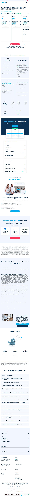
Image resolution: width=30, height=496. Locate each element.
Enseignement (3, 436)
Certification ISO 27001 (10, 484)
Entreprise (16, 460)
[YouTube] (17, 487)
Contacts (16, 473)
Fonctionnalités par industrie (22, 325)
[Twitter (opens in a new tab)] (13, 487)
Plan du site (2, 474)
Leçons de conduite (4, 451)
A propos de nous (17, 470)
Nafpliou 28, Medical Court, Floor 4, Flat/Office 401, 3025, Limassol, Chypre (15, 488)
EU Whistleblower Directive (20, 491)
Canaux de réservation (4, 461)
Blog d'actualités (17, 475)
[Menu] (28, 3)
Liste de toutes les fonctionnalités (5, 459)
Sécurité (27, 483)
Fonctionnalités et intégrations (5, 460)
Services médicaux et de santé (5, 441)
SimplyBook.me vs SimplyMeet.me (5, 464)
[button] (5, 354)
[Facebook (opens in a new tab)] (11, 487)
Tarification (16, 459)
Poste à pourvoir (17, 474)
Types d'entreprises (17, 461)
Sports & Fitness (3, 446)
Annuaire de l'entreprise (18, 464)
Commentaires (17, 469)
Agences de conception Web (18, 479)
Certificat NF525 (21, 484)
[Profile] (26, 2)
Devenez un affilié (17, 478)
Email (16, 111)
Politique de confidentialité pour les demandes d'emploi (17, 483)
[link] (15, 354)
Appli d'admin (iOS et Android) (6, 83)
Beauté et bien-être (4, 433)
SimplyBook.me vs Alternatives (5, 465)
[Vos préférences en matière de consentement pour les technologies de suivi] (28, 494)
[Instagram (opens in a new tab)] (19, 487)
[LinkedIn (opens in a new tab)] (15, 487)
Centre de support (18, 110)
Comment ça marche (3, 470)
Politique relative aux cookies (5, 483)
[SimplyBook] (4, 3)
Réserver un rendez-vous (15, 211)
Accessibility (16, 484)
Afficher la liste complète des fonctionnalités (22, 323)
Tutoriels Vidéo (18, 114)
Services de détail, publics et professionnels (5, 439)
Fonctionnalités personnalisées (4, 23)
